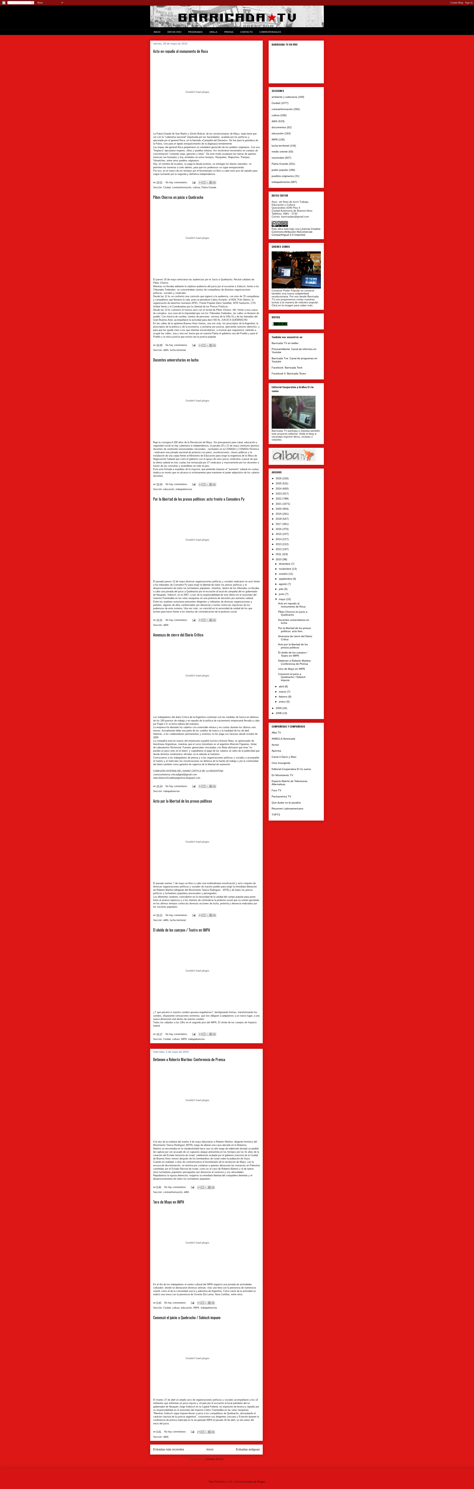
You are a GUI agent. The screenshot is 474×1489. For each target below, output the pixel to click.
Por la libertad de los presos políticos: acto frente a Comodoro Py (198, 499)
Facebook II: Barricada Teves (289, 373)
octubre (283, 573)
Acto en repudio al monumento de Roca (180, 51)
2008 (279, 713)
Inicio (209, 1449)
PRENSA (228, 32)
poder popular (280, 169)
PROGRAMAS (195, 32)
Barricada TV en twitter (285, 343)
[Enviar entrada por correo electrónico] (193, 182)
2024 (279, 488)
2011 (279, 554)
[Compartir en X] (207, 182)
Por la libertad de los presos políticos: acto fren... (294, 630)
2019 (279, 513)
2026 (279, 478)
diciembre (285, 563)
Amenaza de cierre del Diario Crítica (178, 635)
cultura (196, 187)
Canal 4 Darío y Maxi (284, 756)
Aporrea (276, 750)
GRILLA (213, 32)
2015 (279, 533)
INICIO (157, 32)
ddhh (165, 350)
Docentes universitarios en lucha (175, 360)
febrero (283, 696)
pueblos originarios (283, 176)
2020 (279, 508)
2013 (279, 544)
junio (282, 593)
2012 (279, 549)
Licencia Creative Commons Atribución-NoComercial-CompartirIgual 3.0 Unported (296, 231)
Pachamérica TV (281, 796)
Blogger (261, 1481)
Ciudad (167, 187)
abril (282, 686)
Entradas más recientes (168, 1449)
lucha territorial (178, 350)
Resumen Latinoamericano (287, 808)
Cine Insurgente (281, 762)
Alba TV (276, 732)
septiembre (286, 578)
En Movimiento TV (282, 775)
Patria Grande (208, 187)
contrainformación (181, 187)
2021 (279, 503)
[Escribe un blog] (204, 182)
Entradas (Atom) (214, 1459)
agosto (283, 583)
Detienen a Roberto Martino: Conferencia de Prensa (189, 1059)
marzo (283, 691)
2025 (279, 483)
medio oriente (280, 151)
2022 (279, 498)
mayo (282, 599)
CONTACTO (246, 32)
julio (281, 588)
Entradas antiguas (248, 1449)
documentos (279, 127)
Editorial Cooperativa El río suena (291, 769)
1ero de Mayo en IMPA (168, 1202)
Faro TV (276, 790)
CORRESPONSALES (270, 32)
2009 (279, 708)
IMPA (184, 1039)
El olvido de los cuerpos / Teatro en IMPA (181, 930)
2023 (279, 493)
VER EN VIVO (174, 32)
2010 (279, 559)
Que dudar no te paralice (286, 802)
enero (282, 701)
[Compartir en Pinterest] (214, 182)
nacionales (278, 157)
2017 (279, 523)
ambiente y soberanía (284, 96)
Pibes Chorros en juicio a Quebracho (178, 197)
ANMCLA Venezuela (283, 738)
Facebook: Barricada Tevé (287, 367)
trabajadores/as (184, 489)
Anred (275, 744)
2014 (279, 539)
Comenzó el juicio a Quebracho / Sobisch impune (187, 1317)
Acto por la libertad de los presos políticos (182, 801)
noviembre (285, 568)
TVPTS (276, 814)
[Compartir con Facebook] (211, 182)
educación (168, 489)
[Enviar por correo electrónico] (200, 182)
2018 (279, 518)
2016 (279, 528)
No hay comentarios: (177, 182)
